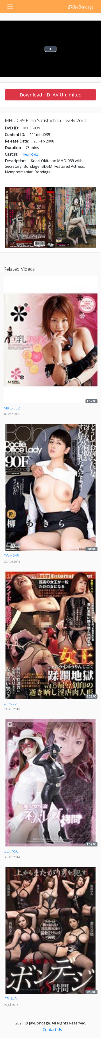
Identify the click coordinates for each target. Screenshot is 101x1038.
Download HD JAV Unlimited (51, 95)
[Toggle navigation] (10, 6)
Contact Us (52, 1029)
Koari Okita (30, 154)
